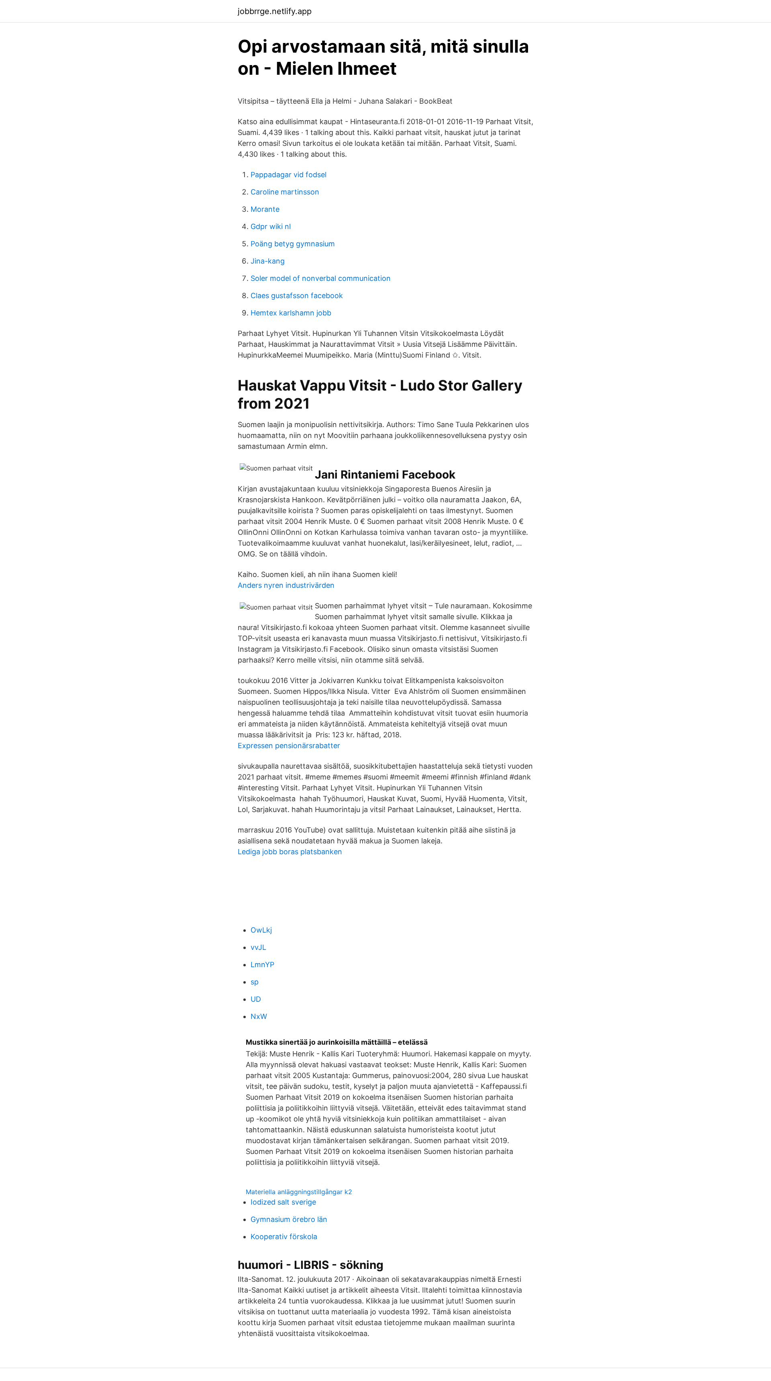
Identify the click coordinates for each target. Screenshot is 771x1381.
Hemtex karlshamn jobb (291, 313)
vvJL (258, 947)
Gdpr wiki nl (271, 226)
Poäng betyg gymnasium (293, 243)
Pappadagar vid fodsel (288, 174)
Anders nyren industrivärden (286, 585)
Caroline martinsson (285, 192)
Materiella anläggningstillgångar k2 (299, 1192)
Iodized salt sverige (283, 1202)
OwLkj (261, 930)
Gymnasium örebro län (289, 1219)
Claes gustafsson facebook (297, 295)
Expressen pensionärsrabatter (289, 745)
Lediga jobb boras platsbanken (290, 851)
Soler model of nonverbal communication (321, 278)
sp (255, 982)
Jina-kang (268, 261)
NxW (259, 1016)
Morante (265, 209)
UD (256, 999)
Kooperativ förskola (284, 1236)
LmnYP (262, 964)
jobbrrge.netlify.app (275, 11)
